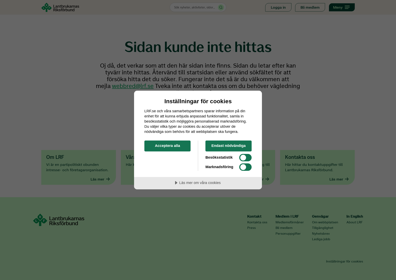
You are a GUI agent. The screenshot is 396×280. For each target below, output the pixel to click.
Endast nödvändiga (228, 146)
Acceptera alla (167, 146)
